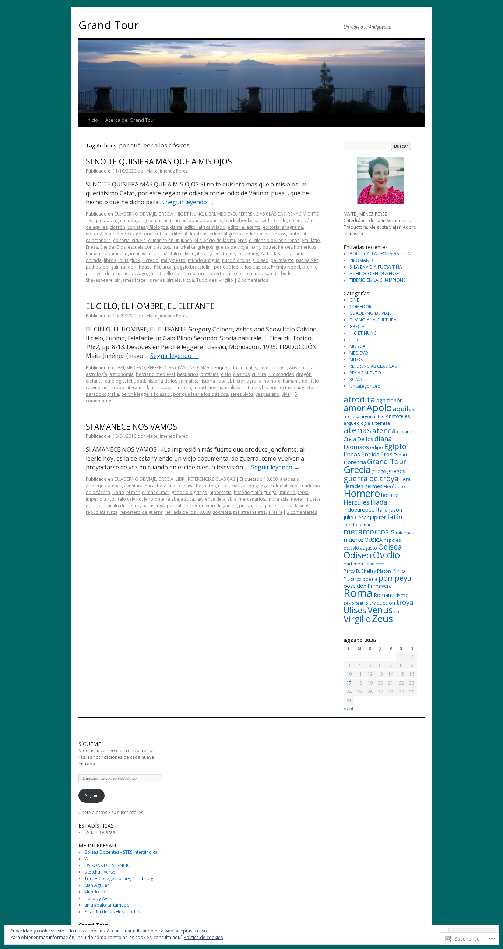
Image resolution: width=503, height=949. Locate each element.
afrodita (359, 399)
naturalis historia (260, 387)
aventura (133, 486)
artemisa (380, 423)
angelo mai (149, 220)
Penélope (374, 563)
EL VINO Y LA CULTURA (373, 320)
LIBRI (210, 214)
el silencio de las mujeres (220, 240)
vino (398, 611)
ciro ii (223, 486)
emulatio (311, 240)
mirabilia (182, 387)
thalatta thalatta (249, 512)
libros (110, 260)
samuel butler (279, 273)
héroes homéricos (297, 247)
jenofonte (154, 499)
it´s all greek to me (216, 253)
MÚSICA (357, 346)
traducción (382, 602)
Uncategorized (364, 386)
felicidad (136, 381)
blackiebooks (238, 220)
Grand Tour (108, 24)
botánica (209, 374)
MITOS (356, 359)
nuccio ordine (236, 260)
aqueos (197, 220)
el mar (133, 492)
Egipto (395, 446)
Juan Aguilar (96, 885)
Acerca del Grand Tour (130, 120)
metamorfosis (369, 531)
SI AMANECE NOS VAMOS (131, 427)
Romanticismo (391, 594)
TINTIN (275, 512)
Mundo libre (97, 892)
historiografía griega (255, 492)
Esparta (402, 455)
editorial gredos (226, 234)
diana (383, 438)
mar (366, 525)
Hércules (356, 502)
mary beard (173, 260)
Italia (163, 253)
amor (354, 408)
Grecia (357, 469)
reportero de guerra (141, 512)
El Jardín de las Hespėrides (112, 912)
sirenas (157, 280)
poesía (370, 579)
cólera (295, 220)
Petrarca (163, 267)
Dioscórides (281, 374)
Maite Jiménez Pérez (167, 171)
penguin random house (127, 267)
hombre (272, 381)
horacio (390, 494)
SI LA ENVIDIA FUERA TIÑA (375, 267)
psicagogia (141, 273)
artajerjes (96, 486)
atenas (115, 486)
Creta (350, 439)
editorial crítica (151, 234)
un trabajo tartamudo (107, 905)
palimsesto (282, 260)
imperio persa (294, 492)
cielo (226, 374)
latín (394, 516)
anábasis (289, 479)
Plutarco (353, 579)
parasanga (153, 505)
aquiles (214, 220)
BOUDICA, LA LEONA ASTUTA (379, 253)
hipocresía (221, 492)
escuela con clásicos (149, 247)
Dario (118, 492)
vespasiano (267, 394)
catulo (280, 220)
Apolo (379, 407)
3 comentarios (302, 512)
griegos (205, 247)
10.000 (271, 479)
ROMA (203, 368)
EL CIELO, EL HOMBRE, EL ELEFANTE (150, 306)
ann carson (175, 220)
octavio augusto (296, 387)
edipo (376, 447)
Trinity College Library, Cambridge (120, 878)
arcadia (351, 416)
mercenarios (252, 499)
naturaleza (229, 387)
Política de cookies (203, 937)
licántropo (113, 387)
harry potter (263, 247)
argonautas (372, 416)
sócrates (222, 512)
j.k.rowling (247, 253)
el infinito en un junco (170, 240)
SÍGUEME (89, 743)
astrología (96, 374)
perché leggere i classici (146, 394)
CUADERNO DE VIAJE (135, 214)
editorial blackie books (110, 234)
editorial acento (244, 227)
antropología (273, 368)
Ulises (355, 610)
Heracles (353, 486)
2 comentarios (253, 280)
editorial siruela (129, 240)
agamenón (124, 220)
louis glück (129, 260)
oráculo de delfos (121, 505)
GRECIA (165, 214)
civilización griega (250, 486)
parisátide (177, 505)
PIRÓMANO (361, 260)
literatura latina (142, 387)
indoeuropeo (359, 509)
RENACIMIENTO (303, 214)
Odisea (390, 547)
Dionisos (356, 446)
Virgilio (226, 280)
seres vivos (241, 394)
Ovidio (386, 554)
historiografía (247, 381)
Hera (405, 479)
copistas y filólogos (147, 227)
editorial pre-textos (266, 234)
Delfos (365, 438)
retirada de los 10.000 (188, 512)
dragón (304, 374)
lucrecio (150, 260)
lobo (165, 387)
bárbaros (206, 486)
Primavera (379, 585)
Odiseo (260, 260)
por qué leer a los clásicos (241, 267)
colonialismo (284, 486)
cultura (259, 374)
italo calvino (182, 253)
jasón (395, 509)
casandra (407, 431)
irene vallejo (142, 253)
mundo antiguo (204, 260)
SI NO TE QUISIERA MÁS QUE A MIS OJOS (159, 161)
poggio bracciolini (193, 267)
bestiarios (187, 374)
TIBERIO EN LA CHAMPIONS (377, 280)
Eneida (107, 247)
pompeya (395, 578)
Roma (358, 593)
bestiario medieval (155, 374)
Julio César (356, 517)
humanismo (295, 381)
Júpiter (378, 517)
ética (150, 486)
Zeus (382, 618)
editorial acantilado (204, 227)
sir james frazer (131, 280)
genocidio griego (189, 492)
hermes (374, 486)
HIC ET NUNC (189, 214)
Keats (279, 253)
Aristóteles (300, 368)
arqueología (357, 423)
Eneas (92, 247)
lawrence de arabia (216, 499)
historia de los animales (172, 381)
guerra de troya (231, 247)
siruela (174, 280)
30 (411, 692)
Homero (362, 493)
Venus (380, 610)
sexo (349, 603)
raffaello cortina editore (180, 273)
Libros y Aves (98, 898)
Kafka (266, 253)
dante (176, 227)
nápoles (392, 540)
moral (297, 499)
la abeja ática (180, 499)
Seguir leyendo (190, 202)
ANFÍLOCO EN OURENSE (374, 273)
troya (188, 280)
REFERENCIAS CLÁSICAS (261, 214)
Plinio (398, 570)
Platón (384, 571)
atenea (384, 431)
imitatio (120, 253)
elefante (94, 381)
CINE (354, 300)
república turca (101, 512)
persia (245, 505)
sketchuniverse (99, 872)
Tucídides (206, 280)
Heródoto (394, 486)
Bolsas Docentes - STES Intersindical (121, 852)
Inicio (92, 120)
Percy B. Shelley (360, 571)
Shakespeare (99, 280)
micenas (405, 533)
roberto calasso (224, 273)
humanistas (98, 253)
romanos (253, 273)
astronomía (121, 374)
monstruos (204, 387)
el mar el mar (155, 492)
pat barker (307, 260)
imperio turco (100, 499)
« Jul (348, 708)
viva (286, 394)
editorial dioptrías (188, 234)
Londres (352, 524)
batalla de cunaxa (175, 486)
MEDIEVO (226, 214)
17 (349, 683)
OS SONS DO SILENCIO (107, 865)
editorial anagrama (283, 227)
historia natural (215, 381)
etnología (115, 381)
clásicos (241, 374)
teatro (361, 603)
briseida (263, 220)
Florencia (355, 462)
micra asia (278, 499)
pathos (93, 267)
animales (247, 368)
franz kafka (183, 247)
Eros (121, 247)
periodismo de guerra (213, 505)
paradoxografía (102, 394)
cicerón (117, 227)
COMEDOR (360, 306)
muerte (353, 540)
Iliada (378, 502)
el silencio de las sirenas (274, 240)
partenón (353, 563)
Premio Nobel (285, 267)
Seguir (91, 795)
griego (379, 471)
